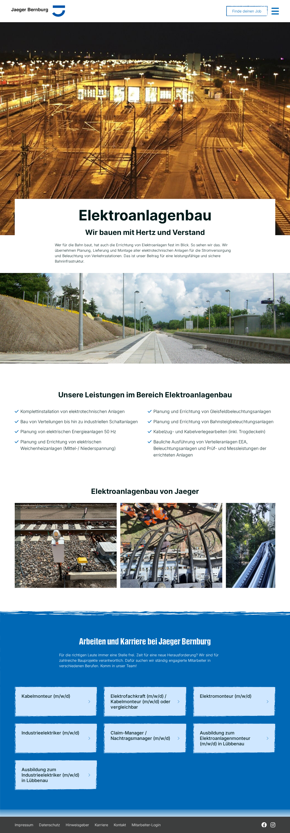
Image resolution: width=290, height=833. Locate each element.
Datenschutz (49, 825)
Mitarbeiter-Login (146, 825)
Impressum (24, 825)
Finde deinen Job (246, 11)
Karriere (101, 825)
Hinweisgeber (77, 825)
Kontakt (120, 825)
